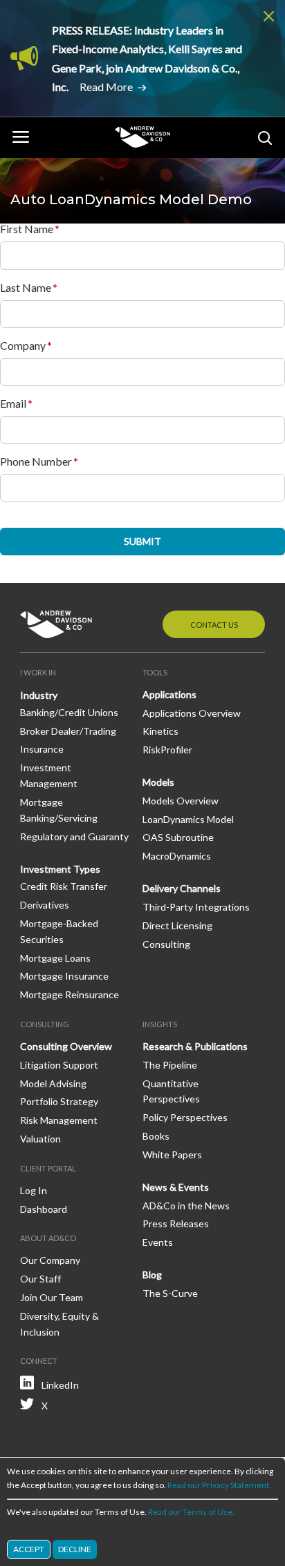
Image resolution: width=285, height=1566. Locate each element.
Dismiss (269, 15)
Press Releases (175, 1223)
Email (13, 403)
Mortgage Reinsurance (69, 994)
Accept (28, 1549)
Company (23, 345)
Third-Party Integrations (196, 907)
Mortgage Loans (55, 958)
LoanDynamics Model (188, 819)
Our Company (50, 1260)
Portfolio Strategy (59, 1101)
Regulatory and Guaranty (74, 836)
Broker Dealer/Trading (68, 731)
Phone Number (36, 461)
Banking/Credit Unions (69, 712)
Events (157, 1242)
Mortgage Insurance (64, 976)
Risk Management (59, 1120)
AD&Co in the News (186, 1205)
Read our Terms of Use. (191, 1512)
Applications (169, 694)
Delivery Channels (181, 888)
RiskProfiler (167, 749)
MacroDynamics (176, 856)
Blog (152, 1274)
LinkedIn (60, 1385)
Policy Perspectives (185, 1117)
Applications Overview (191, 713)
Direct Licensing (177, 925)
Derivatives (44, 905)
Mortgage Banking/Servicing (59, 810)
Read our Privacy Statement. (219, 1485)
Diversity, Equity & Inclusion (59, 1324)
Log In (33, 1190)
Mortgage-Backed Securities (59, 931)
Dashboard (43, 1209)
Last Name (25, 287)
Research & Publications (195, 1046)
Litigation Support (59, 1065)
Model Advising (53, 1083)
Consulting (166, 944)
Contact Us (214, 624)
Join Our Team (51, 1297)
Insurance (42, 749)
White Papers (172, 1154)
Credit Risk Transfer (63, 886)
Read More (106, 86)
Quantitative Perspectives (171, 1091)
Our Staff (40, 1279)
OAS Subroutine (178, 837)
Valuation (40, 1138)
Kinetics (160, 731)
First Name (26, 229)
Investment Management (48, 775)
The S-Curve (170, 1293)
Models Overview (180, 800)
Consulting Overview (66, 1046)
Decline (74, 1549)
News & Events (175, 1187)
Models (158, 782)
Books (155, 1136)
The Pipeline (169, 1065)
